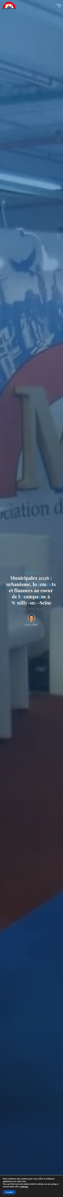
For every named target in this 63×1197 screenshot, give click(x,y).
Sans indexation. (31, 572)
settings (24, 1186)
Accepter (9, 1192)
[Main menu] (58, 5)
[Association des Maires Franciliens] (9, 5)
